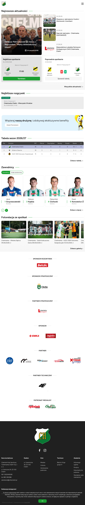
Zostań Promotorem (12, 125)
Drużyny (76, 467)
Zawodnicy (5, 172)
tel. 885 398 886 (6, 477)
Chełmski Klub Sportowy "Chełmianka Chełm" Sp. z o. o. (9, 465)
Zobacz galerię (77, 248)
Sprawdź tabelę (63, 79)
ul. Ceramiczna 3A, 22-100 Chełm (28, 465)
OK (42, 501)
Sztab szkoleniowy (16, 172)
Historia (42, 465)
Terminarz (21, 79)
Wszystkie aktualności (74, 87)
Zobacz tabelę (77, 161)
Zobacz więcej (77, 210)
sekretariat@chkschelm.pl (9, 480)
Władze (42, 462)
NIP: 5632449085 (6, 474)
